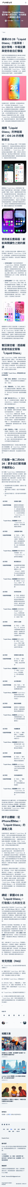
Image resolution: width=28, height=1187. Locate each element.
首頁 (4, 1129)
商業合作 (24, 1183)
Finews (4, 1184)
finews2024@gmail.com (13, 1176)
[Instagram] (4, 1124)
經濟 (18, 1129)
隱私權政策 (18, 1183)
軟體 (9, 1131)
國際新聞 (23, 1129)
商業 (8, 1129)
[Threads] (19, 1015)
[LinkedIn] (14, 1015)
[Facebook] (4, 1015)
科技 (22, 20)
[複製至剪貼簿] (23, 1015)
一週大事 (17, 1131)
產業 (13, 1131)
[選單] (25, 2)
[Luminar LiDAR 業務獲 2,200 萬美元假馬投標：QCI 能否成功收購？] (14, 1067)
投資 (15, 1129)
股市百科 (4, 1158)
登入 (10, 1114)
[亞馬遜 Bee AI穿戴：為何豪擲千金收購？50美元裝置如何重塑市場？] (14, 1044)
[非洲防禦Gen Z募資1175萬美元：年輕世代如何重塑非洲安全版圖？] (14, 1090)
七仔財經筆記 (5, 1156)
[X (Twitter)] (9, 1015)
